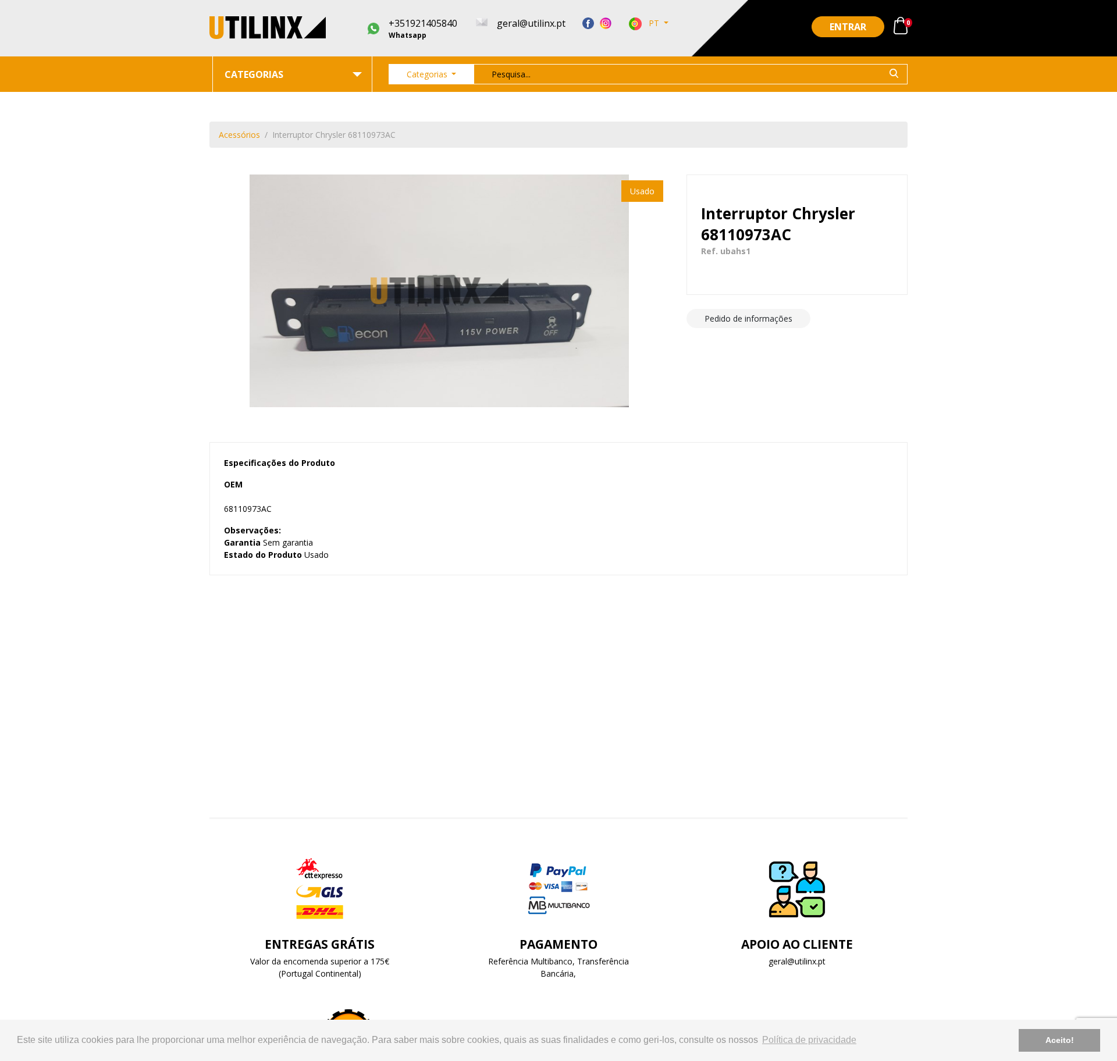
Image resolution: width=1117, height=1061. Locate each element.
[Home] (267, 27)
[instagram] (605, 22)
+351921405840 (423, 28)
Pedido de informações (748, 318)
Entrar (848, 26)
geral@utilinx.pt (797, 961)
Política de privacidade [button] (809, 1040)
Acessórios (239, 134)
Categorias (428, 74)
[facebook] (588, 22)
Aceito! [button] (1059, 1040)
